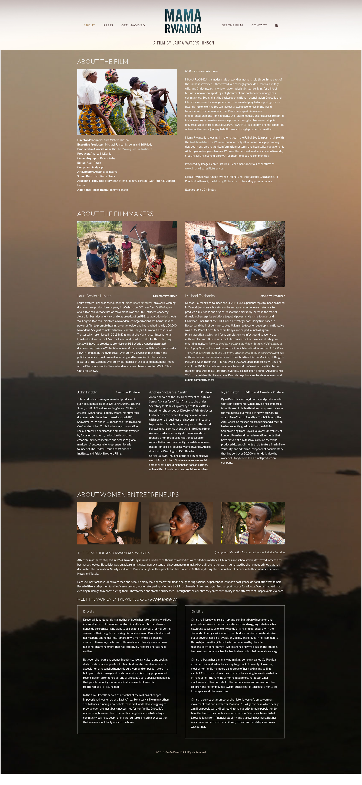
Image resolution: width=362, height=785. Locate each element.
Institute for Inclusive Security (268, 552)
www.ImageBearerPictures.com (204, 168)
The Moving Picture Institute (134, 149)
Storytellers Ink (242, 458)
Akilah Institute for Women (207, 142)
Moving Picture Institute (229, 181)
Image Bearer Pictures (139, 302)
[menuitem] (98, 25)
